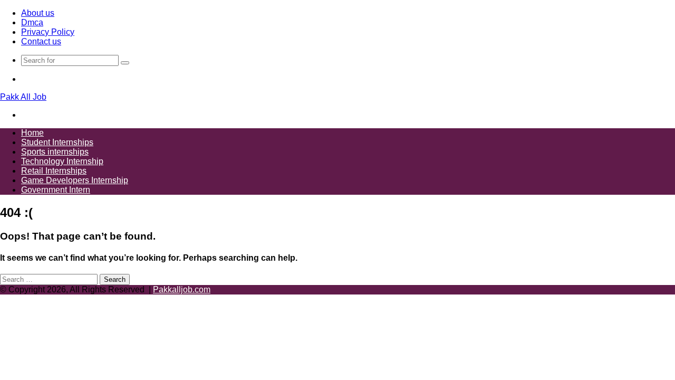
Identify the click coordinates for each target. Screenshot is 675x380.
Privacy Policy (47, 31)
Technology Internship (62, 161)
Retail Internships (53, 170)
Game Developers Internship (74, 180)
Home (32, 132)
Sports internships (55, 151)
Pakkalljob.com (181, 289)
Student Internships (57, 142)
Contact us (41, 41)
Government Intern (55, 189)
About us (37, 12)
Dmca (32, 22)
